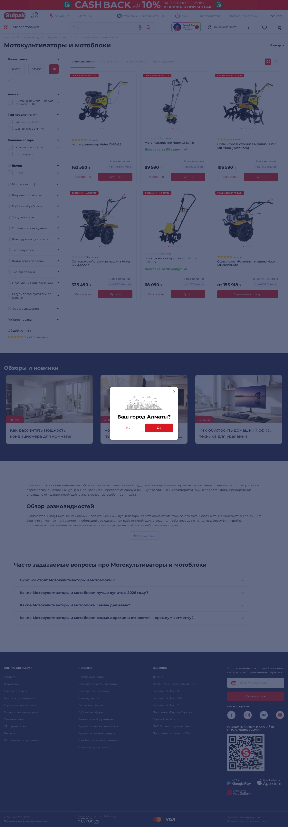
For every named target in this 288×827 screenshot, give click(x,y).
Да (159, 427)
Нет (129, 427)
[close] (174, 391)
